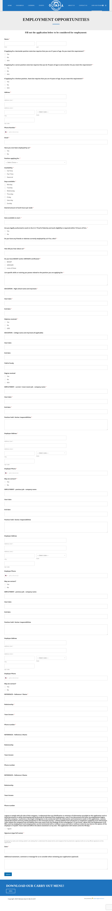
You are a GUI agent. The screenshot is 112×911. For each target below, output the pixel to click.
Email (6, 138)
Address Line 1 (8, 100)
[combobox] (6, 132)
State (37, 115)
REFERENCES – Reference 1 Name (16, 694)
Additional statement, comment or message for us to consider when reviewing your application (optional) (41, 857)
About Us (71, 5)
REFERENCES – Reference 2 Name (15, 735)
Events (41, 5)
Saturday (10, 200)
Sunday (9, 203)
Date (6, 846)
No (8, 57)
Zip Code (7, 123)
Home (10, 5)
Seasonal (10, 177)
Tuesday (10, 188)
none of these (11, 268)
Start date (8, 299)
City (5, 115)
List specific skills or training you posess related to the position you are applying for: (34, 272)
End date (8, 309)
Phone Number (10, 127)
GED (8, 328)
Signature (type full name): (14, 833)
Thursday (10, 194)
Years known (9, 714)
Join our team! (97, 5)
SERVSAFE (10, 265)
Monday (9, 185)
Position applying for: (12, 158)
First (5, 47)
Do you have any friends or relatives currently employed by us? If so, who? (30, 238)
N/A (8, 61)
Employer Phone (10, 469)
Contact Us (83, 5)
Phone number (10, 724)
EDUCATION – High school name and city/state (21, 289)
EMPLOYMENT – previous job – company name (20, 489)
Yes (8, 54)
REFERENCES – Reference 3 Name (15, 775)
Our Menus (20, 5)
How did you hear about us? (14, 249)
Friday (9, 197)
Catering (31, 5)
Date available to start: (13, 218)
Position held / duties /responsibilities (18, 417)
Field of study (9, 363)
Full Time (10, 171)
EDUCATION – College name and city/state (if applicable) (23, 333)
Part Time (10, 174)
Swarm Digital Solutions (98, 898)
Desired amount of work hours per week (19, 208)
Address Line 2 (8, 108)
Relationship (9, 704)
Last (37, 47)
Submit (8, 874)
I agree (9, 829)
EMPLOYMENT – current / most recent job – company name (25, 387)
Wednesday (11, 191)
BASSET (9, 262)
